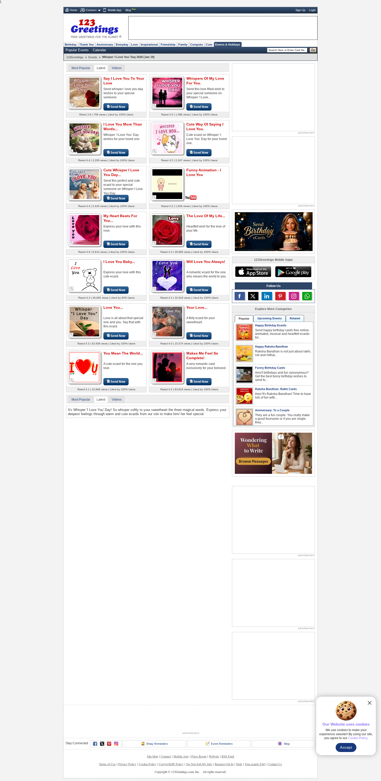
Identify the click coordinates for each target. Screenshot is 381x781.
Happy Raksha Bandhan (271, 346)
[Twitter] (102, 744)
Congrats (196, 44)
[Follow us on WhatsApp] (307, 296)
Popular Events (77, 50)
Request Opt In (224, 764)
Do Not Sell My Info (199, 764)
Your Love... (196, 307)
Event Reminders (222, 743)
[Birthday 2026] (274, 231)
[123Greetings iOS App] (253, 271)
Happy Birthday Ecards (270, 325)
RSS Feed (228, 756)
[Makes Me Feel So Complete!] (167, 367)
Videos (117, 68)
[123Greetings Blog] (273, 453)
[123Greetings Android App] (293, 271)
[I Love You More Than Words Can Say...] (84, 138)
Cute (209, 44)
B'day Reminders (157, 743)
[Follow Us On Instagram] (294, 296)
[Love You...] (84, 321)
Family (182, 44)
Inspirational (149, 44)
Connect (91, 10)
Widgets (214, 756)
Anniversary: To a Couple (272, 410)
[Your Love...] (167, 321)
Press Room (198, 756)
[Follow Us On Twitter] (253, 296)
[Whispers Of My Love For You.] (167, 92)
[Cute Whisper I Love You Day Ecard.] (84, 184)
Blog (128, 10)
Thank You (86, 44)
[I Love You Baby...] (84, 275)
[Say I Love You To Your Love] (84, 92)
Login (312, 10)
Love (134, 44)
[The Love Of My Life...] (167, 229)
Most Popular (81, 68)
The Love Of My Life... (205, 216)
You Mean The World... (123, 353)
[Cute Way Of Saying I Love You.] (167, 138)
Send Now (117, 107)
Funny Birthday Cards (270, 367)
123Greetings (74, 57)
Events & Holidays (227, 44)
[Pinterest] (109, 744)
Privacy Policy (127, 764)
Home (73, 10)
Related (295, 318)
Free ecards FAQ (255, 764)
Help (239, 764)
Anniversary (105, 44)
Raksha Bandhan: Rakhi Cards (276, 388)
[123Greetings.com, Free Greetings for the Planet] (96, 27)
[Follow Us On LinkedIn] (267, 296)
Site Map (152, 756)
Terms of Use (107, 764)
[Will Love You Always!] (167, 275)
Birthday (70, 44)
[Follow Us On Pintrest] (280, 296)
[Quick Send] (71, 106)
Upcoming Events (269, 318)
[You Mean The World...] (84, 367)
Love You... (113, 307)
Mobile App (114, 10)
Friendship (168, 44)
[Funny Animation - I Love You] (167, 183)
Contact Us (275, 764)
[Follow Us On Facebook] (240, 296)
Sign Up (300, 10)
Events (92, 57)
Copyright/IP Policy (171, 764)
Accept (346, 747)
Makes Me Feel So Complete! (202, 355)
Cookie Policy (147, 764)
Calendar (99, 50)
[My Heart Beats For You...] (84, 229)
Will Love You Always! (205, 262)
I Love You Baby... (119, 262)
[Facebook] (95, 744)
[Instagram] (116, 744)
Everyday (122, 44)
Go (313, 49)
